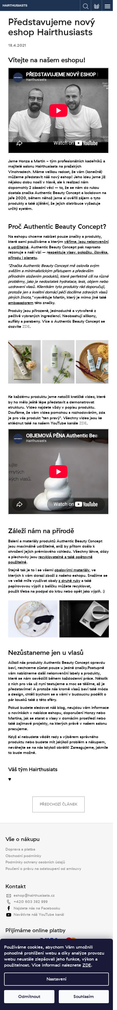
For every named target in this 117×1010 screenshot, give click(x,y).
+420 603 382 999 (31, 901)
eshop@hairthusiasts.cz (34, 895)
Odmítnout (29, 996)
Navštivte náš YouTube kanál (39, 914)
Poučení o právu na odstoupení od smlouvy (43, 868)
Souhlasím (83, 996)
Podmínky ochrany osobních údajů (35, 862)
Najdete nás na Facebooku (37, 908)
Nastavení (56, 979)
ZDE (86, 965)
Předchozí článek (58, 804)
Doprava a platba (20, 849)
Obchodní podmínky (23, 856)
